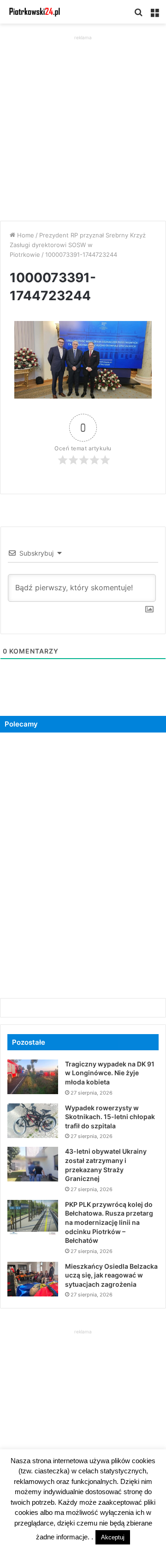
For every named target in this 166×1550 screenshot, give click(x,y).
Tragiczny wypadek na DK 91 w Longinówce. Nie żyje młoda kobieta (109, 1073)
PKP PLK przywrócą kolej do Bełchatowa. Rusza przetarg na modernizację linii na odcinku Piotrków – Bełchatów (109, 1222)
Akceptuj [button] (113, 1537)
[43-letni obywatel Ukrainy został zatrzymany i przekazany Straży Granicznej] (32, 1164)
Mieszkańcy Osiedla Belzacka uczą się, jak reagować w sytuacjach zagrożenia (111, 1275)
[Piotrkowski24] (34, 11)
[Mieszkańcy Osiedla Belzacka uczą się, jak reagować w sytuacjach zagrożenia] (32, 1279)
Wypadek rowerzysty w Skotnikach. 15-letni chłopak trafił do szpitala (110, 1117)
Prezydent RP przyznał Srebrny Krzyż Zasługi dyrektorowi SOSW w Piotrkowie (78, 244)
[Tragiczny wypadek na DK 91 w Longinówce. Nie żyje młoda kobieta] (32, 1077)
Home (24, 235)
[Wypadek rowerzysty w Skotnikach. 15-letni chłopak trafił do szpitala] (32, 1120)
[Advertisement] (83, 125)
